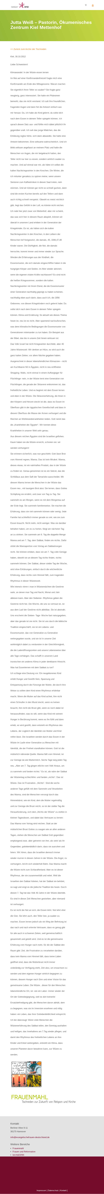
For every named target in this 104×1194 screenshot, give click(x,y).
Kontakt (63, 1190)
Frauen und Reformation (24, 1151)
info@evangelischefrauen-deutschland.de (29, 1137)
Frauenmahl (18, 1148)
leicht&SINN (18, 1155)
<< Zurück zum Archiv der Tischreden (28, 49)
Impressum (41, 1190)
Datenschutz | (53, 1190)
